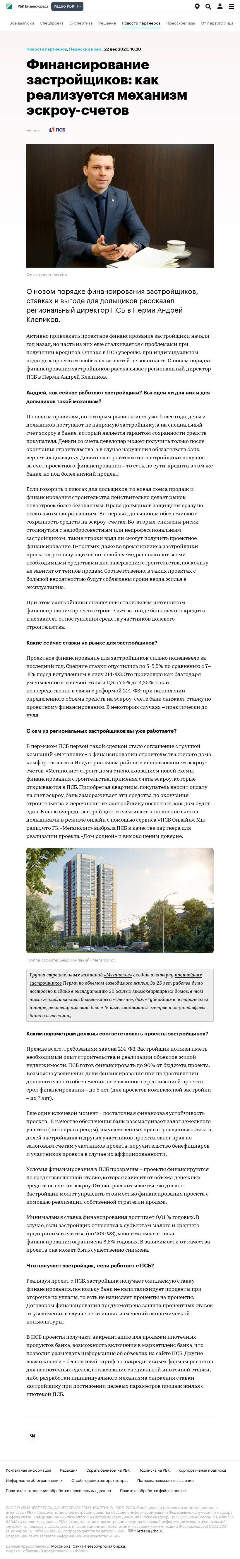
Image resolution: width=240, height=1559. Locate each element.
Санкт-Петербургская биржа (99, 1545)
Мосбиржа (61, 1545)
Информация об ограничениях (34, 1480)
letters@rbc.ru (150, 1530)
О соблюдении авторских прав (99, 1480)
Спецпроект (52, 22)
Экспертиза (81, 22)
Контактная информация (28, 1470)
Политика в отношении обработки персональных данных (58, 1490)
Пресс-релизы (180, 22)
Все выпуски (21, 22)
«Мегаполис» (118, 975)
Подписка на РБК (154, 1470)
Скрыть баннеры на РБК (108, 1470)
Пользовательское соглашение (165, 1480)
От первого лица (217, 22)
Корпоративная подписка (202, 1470)
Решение (107, 22)
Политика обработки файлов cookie (153, 1490)
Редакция (69, 1470)
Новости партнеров (141, 22)
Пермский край (85, 49)
